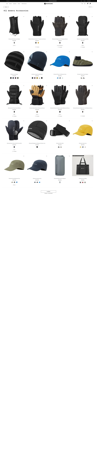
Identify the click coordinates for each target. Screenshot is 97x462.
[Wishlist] (84, 3)
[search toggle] (82, 3)
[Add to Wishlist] (24, 16)
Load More (48, 191)
